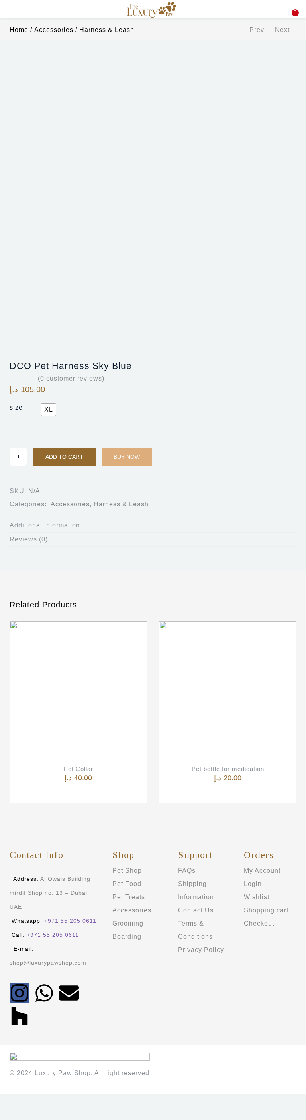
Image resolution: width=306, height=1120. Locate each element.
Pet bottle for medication (228, 768)
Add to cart (64, 457)
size (16, 407)
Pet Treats (128, 897)
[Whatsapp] (44, 993)
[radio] (48, 410)
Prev (256, 29)
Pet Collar (78, 768)
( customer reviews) (71, 378)
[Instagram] (19, 993)
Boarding (126, 936)
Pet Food (126, 883)
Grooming (127, 923)
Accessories (53, 29)
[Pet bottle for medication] (227, 689)
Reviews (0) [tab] (29, 539)
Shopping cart (266, 910)
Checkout (259, 923)
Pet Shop (127, 870)
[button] (294, 5)
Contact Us (196, 910)
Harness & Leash (106, 29)
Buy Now (127, 457)
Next (282, 29)
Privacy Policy (201, 949)
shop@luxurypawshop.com (48, 962)
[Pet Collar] (78, 689)
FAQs (187, 870)
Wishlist (256, 897)
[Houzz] (19, 1016)
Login (253, 883)
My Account (262, 870)
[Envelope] (69, 993)
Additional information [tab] (45, 525)
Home (19, 29)
